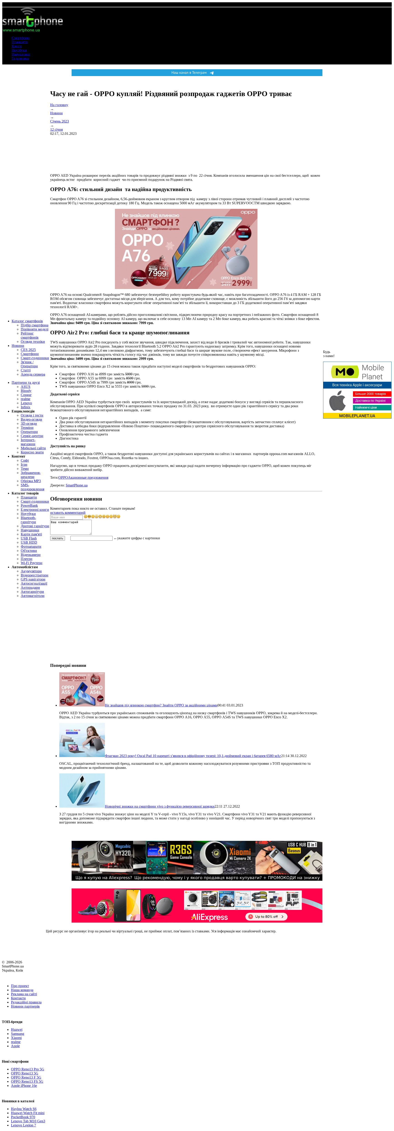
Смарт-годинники (35, 358)
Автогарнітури (32, 592)
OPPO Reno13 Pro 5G (27, 1069)
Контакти (18, 998)
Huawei (16, 1029)
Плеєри (26, 559)
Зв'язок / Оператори (29, 364)
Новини (18, 346)
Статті (26, 370)
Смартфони (21, 38)
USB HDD (29, 542)
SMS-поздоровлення (32, 487)
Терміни (27, 428)
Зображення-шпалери (31, 475)
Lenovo (26, 403)
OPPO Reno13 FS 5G (27, 1081)
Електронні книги (35, 510)
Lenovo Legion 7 (23, 1125)
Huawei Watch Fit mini (27, 1113)
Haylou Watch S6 (23, 1109)
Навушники (21, 54)
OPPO (63, 477)
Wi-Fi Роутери (31, 563)
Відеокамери (31, 555)
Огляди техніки (33, 341)
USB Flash (29, 538)
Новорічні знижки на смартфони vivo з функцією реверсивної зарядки (160, 806)
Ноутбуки (19, 50)
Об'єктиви (29, 551)
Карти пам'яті (31, 534)
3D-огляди (29, 423)
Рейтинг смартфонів (30, 335)
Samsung (17, 1034)
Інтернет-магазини (28, 442)
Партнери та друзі (26, 382)
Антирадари (30, 587)
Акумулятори (31, 571)
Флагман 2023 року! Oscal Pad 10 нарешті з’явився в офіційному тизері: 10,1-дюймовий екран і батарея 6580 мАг (193, 756)
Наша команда (22, 990)
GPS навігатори (33, 579)
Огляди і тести (32, 415)
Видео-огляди (31, 419)
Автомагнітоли (32, 596)
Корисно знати (32, 452)
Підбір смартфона (34, 325)
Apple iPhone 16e (24, 1086)
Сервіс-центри (32, 436)
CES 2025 (28, 350)
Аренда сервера (33, 374)
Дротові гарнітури (35, 526)
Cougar (26, 395)
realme (25, 399)
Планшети (20, 42)
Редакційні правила (26, 1002)
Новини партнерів (25, 1006)
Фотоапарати (31, 546)
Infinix (25, 407)
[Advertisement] (84, 573)
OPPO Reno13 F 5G (26, 1077)
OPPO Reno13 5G (24, 1073)
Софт (25, 460)
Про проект (20, 986)
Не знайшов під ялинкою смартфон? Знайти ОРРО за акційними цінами (161, 705)
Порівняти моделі (34, 329)
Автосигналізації (34, 583)
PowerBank (29, 505)
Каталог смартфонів (27, 321)
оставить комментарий (68, 512)
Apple (15, 1046)
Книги (17, 46)
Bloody (26, 391)
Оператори (29, 432)
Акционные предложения (88, 477)
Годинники (20, 58)
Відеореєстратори (34, 575)
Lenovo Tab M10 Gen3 (28, 1121)
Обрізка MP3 (31, 481)
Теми (25, 469)
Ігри (24, 464)
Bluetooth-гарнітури (28, 520)
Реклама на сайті (24, 994)
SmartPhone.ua (77, 485)
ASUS (25, 387)
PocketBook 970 (23, 1117)
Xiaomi (16, 1038)
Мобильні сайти (33, 448)
